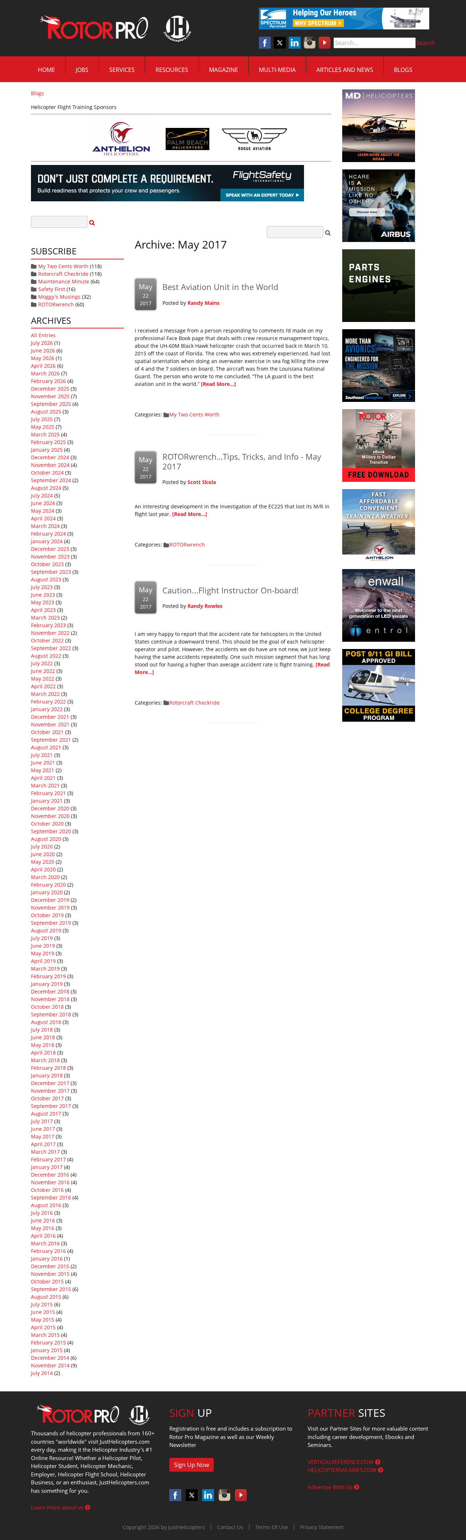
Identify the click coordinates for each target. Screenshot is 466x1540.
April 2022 (43, 686)
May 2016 (42, 1228)
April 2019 (43, 961)
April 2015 (43, 1327)
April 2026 (43, 365)
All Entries (43, 335)
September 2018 (51, 1014)
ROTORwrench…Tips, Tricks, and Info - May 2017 (241, 461)
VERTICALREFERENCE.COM (341, 1462)
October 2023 (47, 564)
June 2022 (43, 671)
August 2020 (46, 838)
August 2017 (46, 1113)
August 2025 (46, 411)
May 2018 (42, 1044)
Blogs (403, 70)
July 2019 (42, 938)
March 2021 (45, 785)
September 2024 (51, 480)
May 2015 (42, 1319)
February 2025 (48, 442)
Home (46, 70)
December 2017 (50, 1083)
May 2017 (42, 1136)
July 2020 (42, 846)
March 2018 (45, 1060)
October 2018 (47, 1006)
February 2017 (48, 1159)
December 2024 (50, 457)
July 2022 (42, 663)
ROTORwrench (56, 304)
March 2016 (45, 1243)
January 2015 (47, 1350)
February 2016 (48, 1250)
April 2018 (43, 1052)
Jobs (82, 70)
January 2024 (47, 541)
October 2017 (47, 1098)
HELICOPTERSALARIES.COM (343, 1470)
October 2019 (47, 915)
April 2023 (43, 609)
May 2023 (42, 602)
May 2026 (42, 358)
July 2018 (42, 1029)
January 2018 (47, 1075)
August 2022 (46, 655)
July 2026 (42, 342)
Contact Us (230, 1527)
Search (425, 43)
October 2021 (47, 732)
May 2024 (42, 510)
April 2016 (43, 1235)
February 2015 (48, 1342)
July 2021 (42, 754)
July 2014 (42, 1373)
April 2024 (43, 518)
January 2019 (47, 983)
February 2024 (48, 533)
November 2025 (50, 396)
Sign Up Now (191, 1465)
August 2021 (46, 747)
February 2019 (48, 976)
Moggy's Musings (59, 296)
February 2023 (48, 625)
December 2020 (50, 808)
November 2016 (50, 1182)
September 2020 (51, 831)
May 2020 (42, 861)
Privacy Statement (322, 1527)
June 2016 (43, 1220)
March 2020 (45, 877)
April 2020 (43, 869)
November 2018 (50, 999)
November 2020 (50, 816)
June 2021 (43, 762)
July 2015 (42, 1304)
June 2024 (43, 503)
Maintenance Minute (63, 281)
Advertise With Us (331, 1487)
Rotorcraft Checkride (63, 273)
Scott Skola (201, 482)
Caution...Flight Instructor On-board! (230, 590)
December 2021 (50, 716)
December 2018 (50, 991)
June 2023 (43, 594)
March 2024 (45, 526)
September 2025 (51, 403)
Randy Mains (203, 302)
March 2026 (45, 373)
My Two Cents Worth (63, 266)
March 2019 (45, 968)
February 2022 (48, 701)
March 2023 (45, 617)
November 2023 (50, 556)
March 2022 (45, 693)
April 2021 (43, 777)
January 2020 (47, 892)
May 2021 (42, 770)
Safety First (51, 289)
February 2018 (48, 1067)
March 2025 (45, 434)
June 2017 (43, 1128)
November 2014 (50, 1365)
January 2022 (47, 709)
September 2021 (51, 739)
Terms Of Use (271, 1527)
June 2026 (43, 350)
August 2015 (46, 1296)
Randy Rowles (204, 605)
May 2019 (42, 953)
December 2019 (50, 899)
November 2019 (50, 907)
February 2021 (48, 793)
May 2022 (42, 678)
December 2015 (50, 1266)
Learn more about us (58, 1507)
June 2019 (43, 945)
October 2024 (47, 472)
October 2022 (47, 640)
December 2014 (50, 1357)
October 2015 (47, 1281)
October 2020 (47, 823)
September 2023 (51, 571)
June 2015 (43, 1312)
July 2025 (42, 419)
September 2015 (51, 1289)
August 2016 (46, 1205)
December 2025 (50, 388)
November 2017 (50, 1090)
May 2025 (42, 426)
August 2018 (46, 1022)
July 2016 (42, 1212)
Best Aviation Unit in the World (220, 286)
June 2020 (43, 854)
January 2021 (47, 800)
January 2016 (47, 1258)
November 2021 (50, 724)
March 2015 (45, 1334)
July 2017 (42, 1121)
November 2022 (50, 632)
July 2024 (42, 495)
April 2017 (43, 1144)
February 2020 (48, 884)
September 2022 (51, 648)
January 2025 (47, 449)
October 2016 (47, 1189)
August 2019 (46, 930)
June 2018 (43, 1037)
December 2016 (50, 1174)
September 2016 (51, 1197)
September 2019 (51, 922)
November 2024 (50, 464)
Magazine (223, 70)
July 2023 (42, 587)
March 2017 (45, 1151)
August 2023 (46, 579)
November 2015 (50, 1273)
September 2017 (51, 1105)
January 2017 (47, 1167)
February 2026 (48, 381)
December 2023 (50, 548)
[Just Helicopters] (114, 28)
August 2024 (46, 487)
